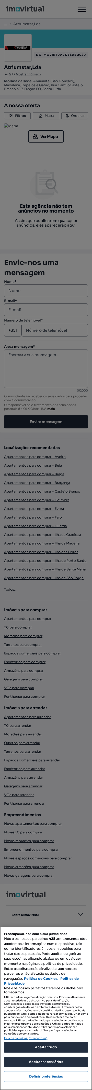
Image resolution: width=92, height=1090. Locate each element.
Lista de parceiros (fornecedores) (25, 1038)
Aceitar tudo (46, 1047)
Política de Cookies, (41, 978)
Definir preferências (46, 1076)
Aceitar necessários (46, 1062)
